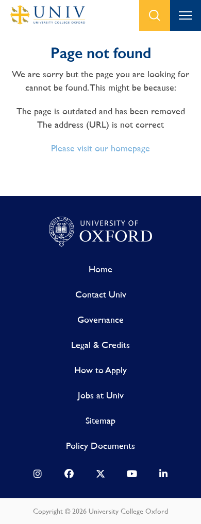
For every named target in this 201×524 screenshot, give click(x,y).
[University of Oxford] (100, 232)
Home (100, 269)
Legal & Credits (100, 344)
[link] (37, 476)
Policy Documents (100, 445)
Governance (100, 319)
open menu (185, 15)
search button (154, 15)
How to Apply (100, 369)
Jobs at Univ (101, 395)
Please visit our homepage (100, 148)
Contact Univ (100, 294)
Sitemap (100, 420)
